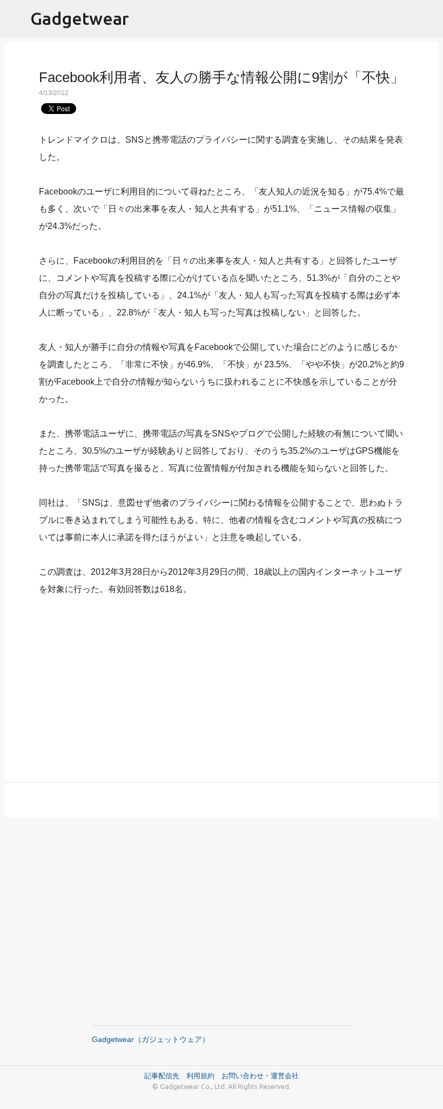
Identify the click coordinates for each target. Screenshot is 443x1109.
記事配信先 (161, 1075)
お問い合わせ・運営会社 (260, 1075)
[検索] (427, 19)
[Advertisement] (221, 682)
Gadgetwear (79, 18)
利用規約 (204, 1075)
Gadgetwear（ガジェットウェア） (151, 1039)
